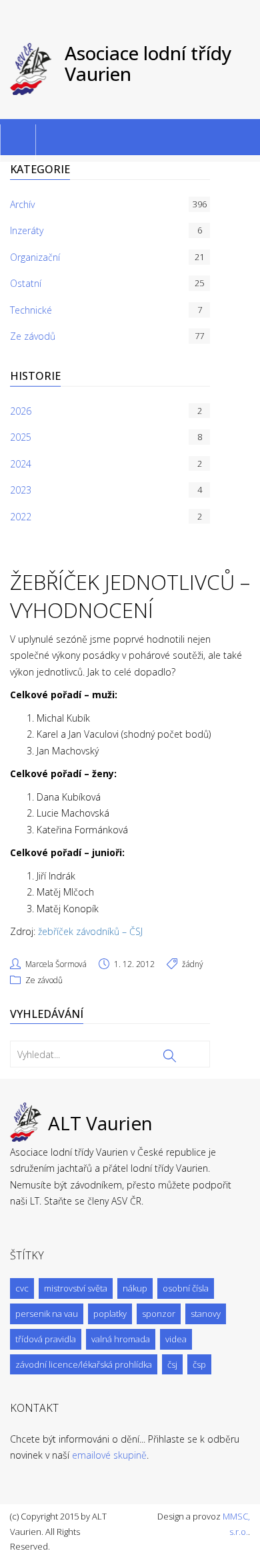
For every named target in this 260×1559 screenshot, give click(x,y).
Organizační (35, 257)
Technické (31, 310)
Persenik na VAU (46, 1314)
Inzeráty (26, 230)
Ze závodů (32, 336)
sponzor (158, 1314)
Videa (176, 1339)
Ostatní (25, 283)
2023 (20, 490)
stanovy (206, 1314)
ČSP (199, 1364)
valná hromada (120, 1339)
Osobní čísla (186, 1288)
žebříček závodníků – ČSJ (90, 931)
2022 (20, 516)
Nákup (135, 1288)
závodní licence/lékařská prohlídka (83, 1364)
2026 (20, 411)
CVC (22, 1288)
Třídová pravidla (45, 1339)
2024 (20, 463)
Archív (22, 204)
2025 (20, 437)
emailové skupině (109, 1455)
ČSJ (172, 1364)
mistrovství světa (75, 1288)
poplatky (110, 1314)
